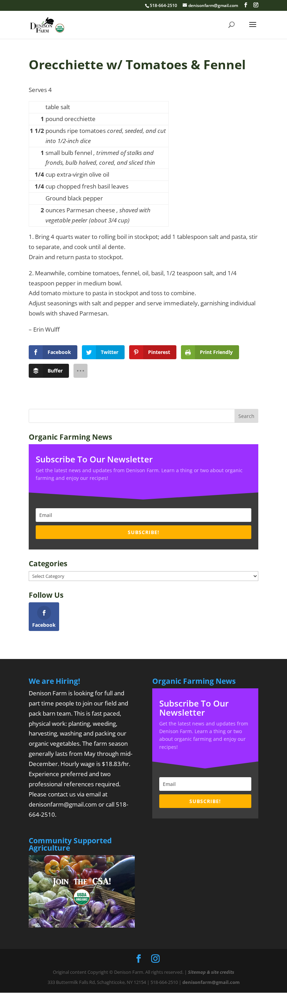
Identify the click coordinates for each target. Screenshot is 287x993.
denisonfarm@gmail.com (63, 804)
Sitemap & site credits (211, 972)
